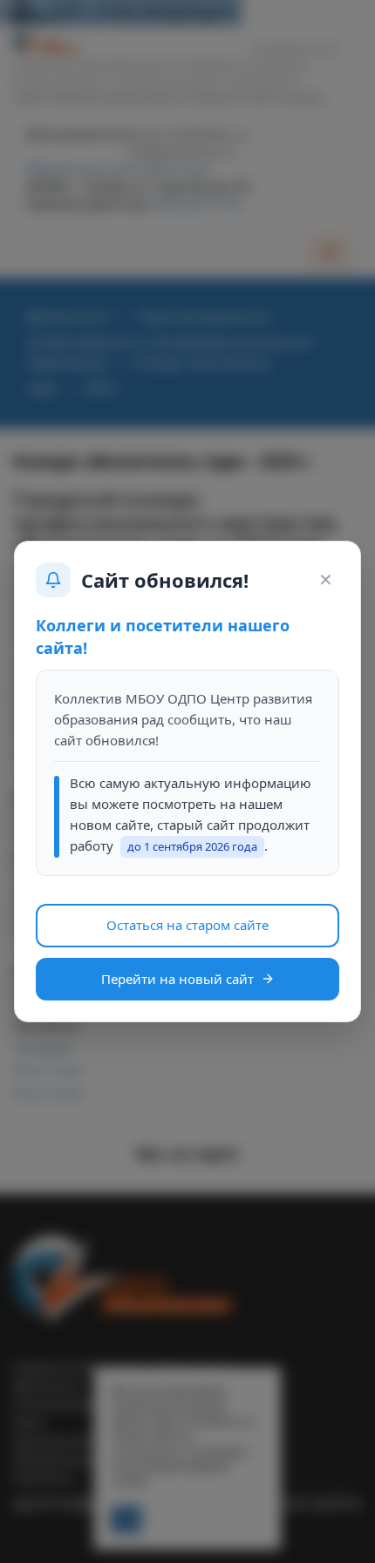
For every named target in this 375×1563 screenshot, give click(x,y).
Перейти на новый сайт (177, 978)
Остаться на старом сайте (187, 924)
